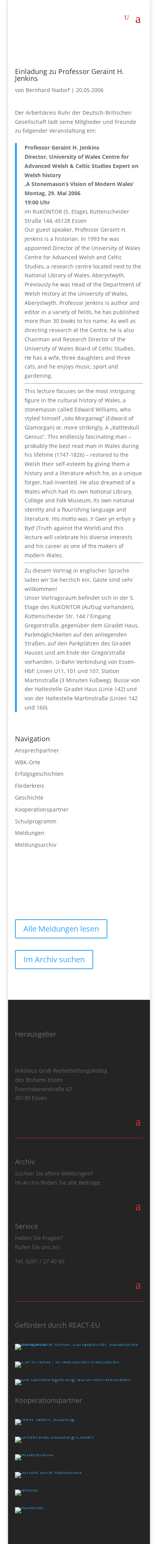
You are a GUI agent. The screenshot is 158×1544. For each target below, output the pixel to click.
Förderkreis (29, 785)
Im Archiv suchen (54, 959)
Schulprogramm (35, 821)
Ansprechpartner (37, 750)
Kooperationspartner (42, 809)
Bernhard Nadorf (48, 90)
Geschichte (29, 797)
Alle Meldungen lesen (61, 928)
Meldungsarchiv (35, 844)
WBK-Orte (27, 762)
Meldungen (29, 832)
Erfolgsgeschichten (39, 773)
